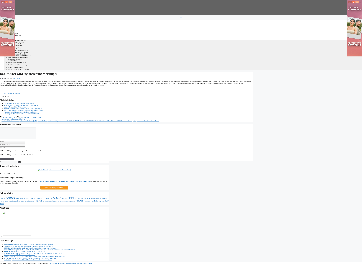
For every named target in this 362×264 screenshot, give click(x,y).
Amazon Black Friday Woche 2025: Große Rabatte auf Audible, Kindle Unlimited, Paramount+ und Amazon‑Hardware (39, 250)
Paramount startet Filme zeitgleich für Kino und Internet (20, 112)
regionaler (27, 117)
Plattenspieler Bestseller (15, 59)
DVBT (35, 198)
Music (98, 198)
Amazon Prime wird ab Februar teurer (15, 107)
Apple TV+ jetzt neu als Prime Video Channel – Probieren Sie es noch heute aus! (28, 260)
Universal (73, 201)
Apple (21, 198)
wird (39, 117)
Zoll (2, 203)
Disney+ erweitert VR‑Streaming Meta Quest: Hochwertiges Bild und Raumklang (28, 246)
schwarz (38, 200)
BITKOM (26, 198)
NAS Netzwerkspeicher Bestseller (18, 57)
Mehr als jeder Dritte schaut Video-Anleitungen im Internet (21, 114)
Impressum (61, 263)
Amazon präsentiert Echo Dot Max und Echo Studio (19, 255)
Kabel (75, 198)
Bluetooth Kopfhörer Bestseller (17, 54)
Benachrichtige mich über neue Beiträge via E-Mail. (17, 155)
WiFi (103, 201)
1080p (1, 198)
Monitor (95, 198)
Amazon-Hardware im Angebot (17, 40)
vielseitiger (34, 117)
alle (5, 198)
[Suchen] (19, 162)
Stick (64, 201)
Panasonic (2, 201)
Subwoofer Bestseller (14, 64)
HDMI (71, 198)
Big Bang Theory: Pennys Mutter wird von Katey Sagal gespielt (23, 108)
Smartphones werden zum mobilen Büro (14, 119)
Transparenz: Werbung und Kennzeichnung (79, 263)
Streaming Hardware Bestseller (17, 62)
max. (92, 198)
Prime (14, 201)
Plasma (10, 201)
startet (61, 201)
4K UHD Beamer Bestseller (16, 42)
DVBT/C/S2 (40, 198)
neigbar (102, 198)
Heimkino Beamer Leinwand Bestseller (19, 55)
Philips (6, 201)
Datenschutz (53, 263)
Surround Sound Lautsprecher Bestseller (20, 66)
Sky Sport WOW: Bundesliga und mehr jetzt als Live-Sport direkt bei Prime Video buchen (31, 258)
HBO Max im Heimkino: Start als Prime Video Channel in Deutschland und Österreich (30, 248)
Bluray (31, 198)
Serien (50, 201)
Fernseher (46, 198)
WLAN (106, 201)
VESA (78, 201)
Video (82, 201)
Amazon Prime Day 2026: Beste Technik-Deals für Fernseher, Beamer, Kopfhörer (28, 244)
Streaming (68, 201)
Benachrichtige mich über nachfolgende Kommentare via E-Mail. (21, 151)
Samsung (31, 201)
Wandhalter (87, 201)
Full (62, 198)
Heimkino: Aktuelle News (9, 117)
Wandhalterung (96, 201)
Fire (54, 198)
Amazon (10, 197)
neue (106, 198)
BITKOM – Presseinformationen (10, 93)
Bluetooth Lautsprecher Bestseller (18, 50)
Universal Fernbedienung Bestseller (18, 69)
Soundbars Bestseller (14, 61)
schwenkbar (46, 201)
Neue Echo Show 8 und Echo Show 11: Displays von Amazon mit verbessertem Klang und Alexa (33, 253)
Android (17, 198)
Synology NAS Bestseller (15, 67)
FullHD (66, 198)
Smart (54, 201)
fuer (58, 197)
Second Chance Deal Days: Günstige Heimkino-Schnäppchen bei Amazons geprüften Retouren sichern (34, 256)
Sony (58, 201)
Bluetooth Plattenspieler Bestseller (18, 52)
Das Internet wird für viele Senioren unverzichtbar (19, 103)
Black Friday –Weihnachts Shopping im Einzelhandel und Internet (23, 110)
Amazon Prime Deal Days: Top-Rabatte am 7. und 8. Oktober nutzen (24, 251)
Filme (51, 198)
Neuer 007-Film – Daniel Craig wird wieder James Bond (21, 105)
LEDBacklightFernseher (83, 198)
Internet (21, 117)
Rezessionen (22, 201)
